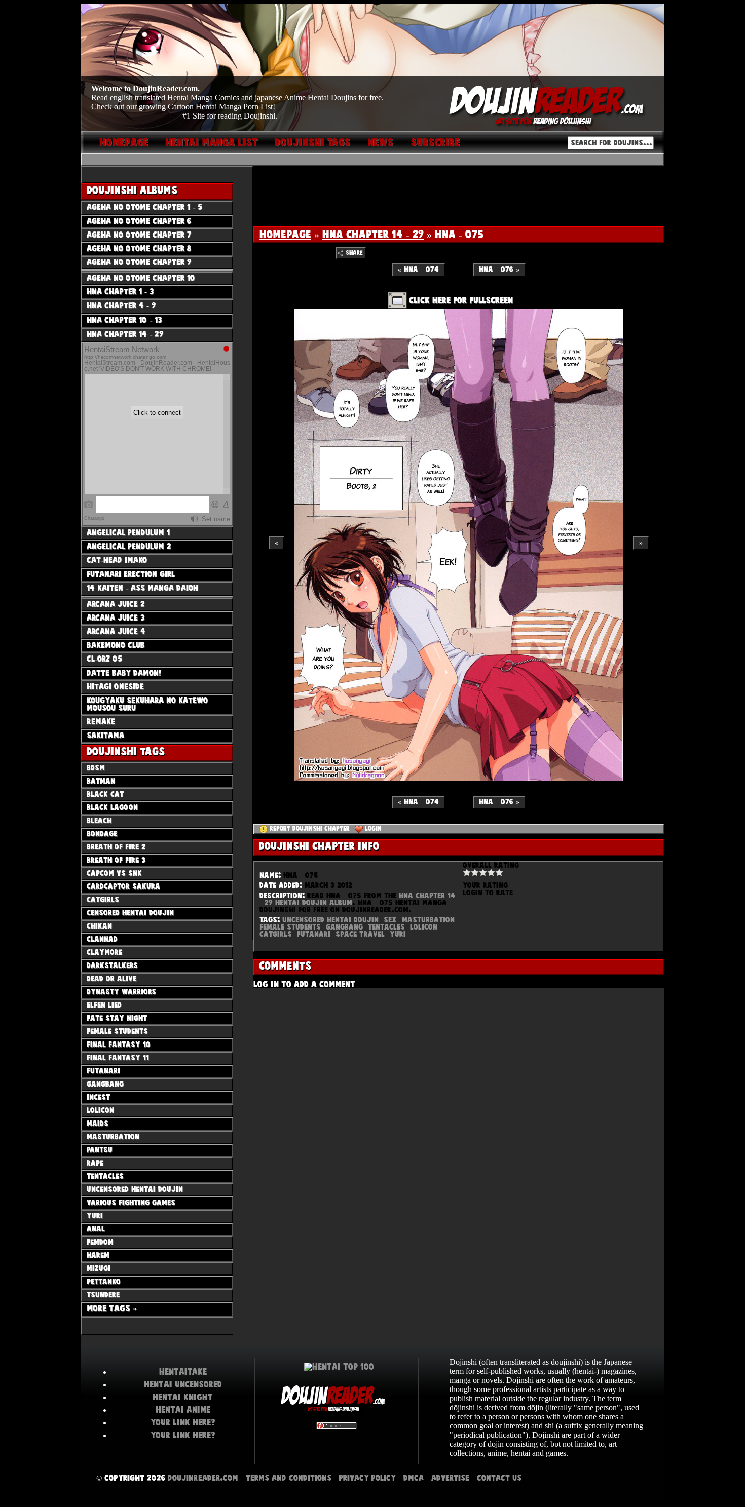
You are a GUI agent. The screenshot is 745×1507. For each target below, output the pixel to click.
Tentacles (386, 927)
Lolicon (423, 927)
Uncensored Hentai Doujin (330, 919)
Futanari (313, 934)
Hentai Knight (183, 1397)
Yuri (398, 934)
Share (354, 253)
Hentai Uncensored (183, 1384)
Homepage (285, 234)
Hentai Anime (183, 1410)
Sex (390, 919)
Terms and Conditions (288, 1478)
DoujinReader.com (203, 1478)
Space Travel (360, 934)
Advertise (450, 1478)
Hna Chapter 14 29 (373, 234)
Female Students (290, 927)
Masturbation (428, 919)
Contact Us (499, 1478)
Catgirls (275, 934)
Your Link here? (183, 1422)
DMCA (413, 1478)
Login (373, 829)
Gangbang (344, 927)
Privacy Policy (367, 1478)
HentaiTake (183, 1372)
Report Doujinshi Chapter (310, 829)
